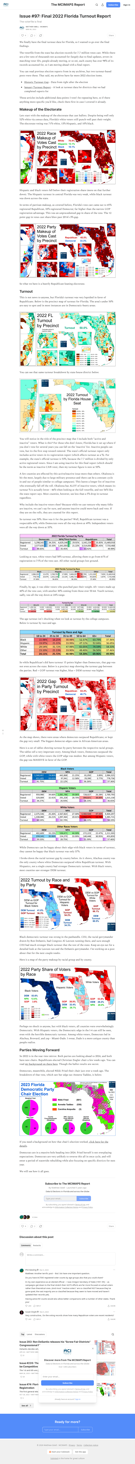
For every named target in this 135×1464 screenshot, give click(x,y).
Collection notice (91, 1445)
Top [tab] (22, 1334)
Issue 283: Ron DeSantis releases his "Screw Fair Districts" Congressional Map (55, 1343)
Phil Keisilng (30, 1269)
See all (25, 1405)
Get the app (80, 1452)
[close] (93, 1348)
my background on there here (41, 1064)
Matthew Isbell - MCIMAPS (37, 27)
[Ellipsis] (114, 1270)
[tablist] (31, 1245)
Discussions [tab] (40, 1334)
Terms (79, 1445)
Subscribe (113, 4)
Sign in (126, 4)
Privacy (72, 1445)
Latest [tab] (29, 1334)
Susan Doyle (31, 1311)
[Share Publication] (102, 4)
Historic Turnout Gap (36, 82)
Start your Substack (61, 1452)
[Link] (16, 109)
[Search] (96, 4)
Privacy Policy (87, 1391)
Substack (54, 1458)
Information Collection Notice (66, 1391)
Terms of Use (80, 1389)
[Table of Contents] (3, 732)
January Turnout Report (37, 87)
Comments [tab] (25, 1245)
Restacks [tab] (37, 1245)
